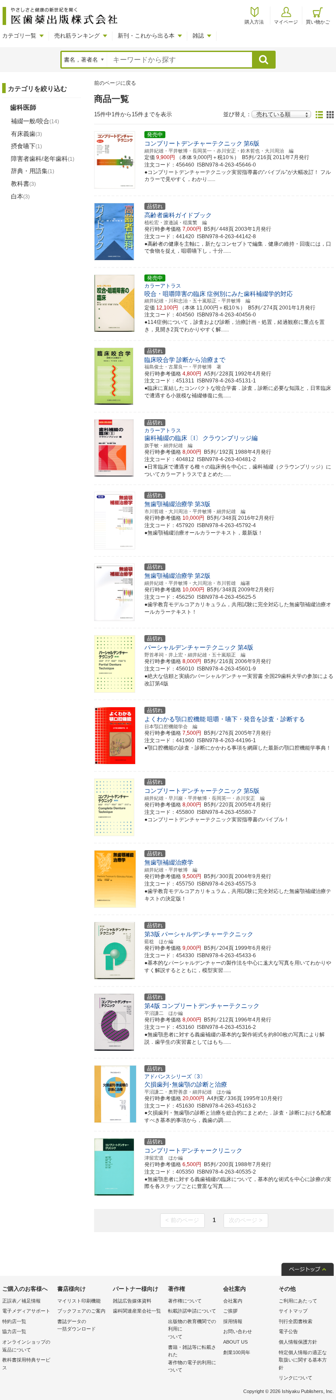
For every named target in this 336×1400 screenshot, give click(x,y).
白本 (20, 196)
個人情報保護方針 (298, 1341)
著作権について (185, 1300)
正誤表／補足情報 (21, 1300)
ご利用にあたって (298, 1300)
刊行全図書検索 (295, 1321)
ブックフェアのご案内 (81, 1310)
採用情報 (232, 1321)
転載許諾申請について (192, 1310)
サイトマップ (293, 1310)
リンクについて (295, 1377)
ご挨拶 (230, 1310)
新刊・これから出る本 (146, 35)
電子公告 (288, 1331)
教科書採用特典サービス (26, 1363)
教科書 (23, 183)
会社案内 (232, 1300)
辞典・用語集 (32, 170)
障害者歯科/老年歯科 (42, 158)
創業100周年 (236, 1352)
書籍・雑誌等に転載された (192, 1358)
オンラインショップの (26, 1345)
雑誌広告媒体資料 (132, 1300)
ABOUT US (235, 1341)
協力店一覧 (14, 1331)
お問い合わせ (237, 1331)
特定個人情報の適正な (303, 1360)
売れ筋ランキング (77, 35)
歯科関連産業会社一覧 (137, 1310)
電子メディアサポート (26, 1310)
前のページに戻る (115, 83)
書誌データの (76, 1325)
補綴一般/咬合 (35, 121)
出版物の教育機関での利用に (192, 1329)
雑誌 (198, 35)
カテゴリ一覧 (19, 35)
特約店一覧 (14, 1321)
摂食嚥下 (26, 145)
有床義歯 (26, 133)
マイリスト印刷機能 (79, 1300)
